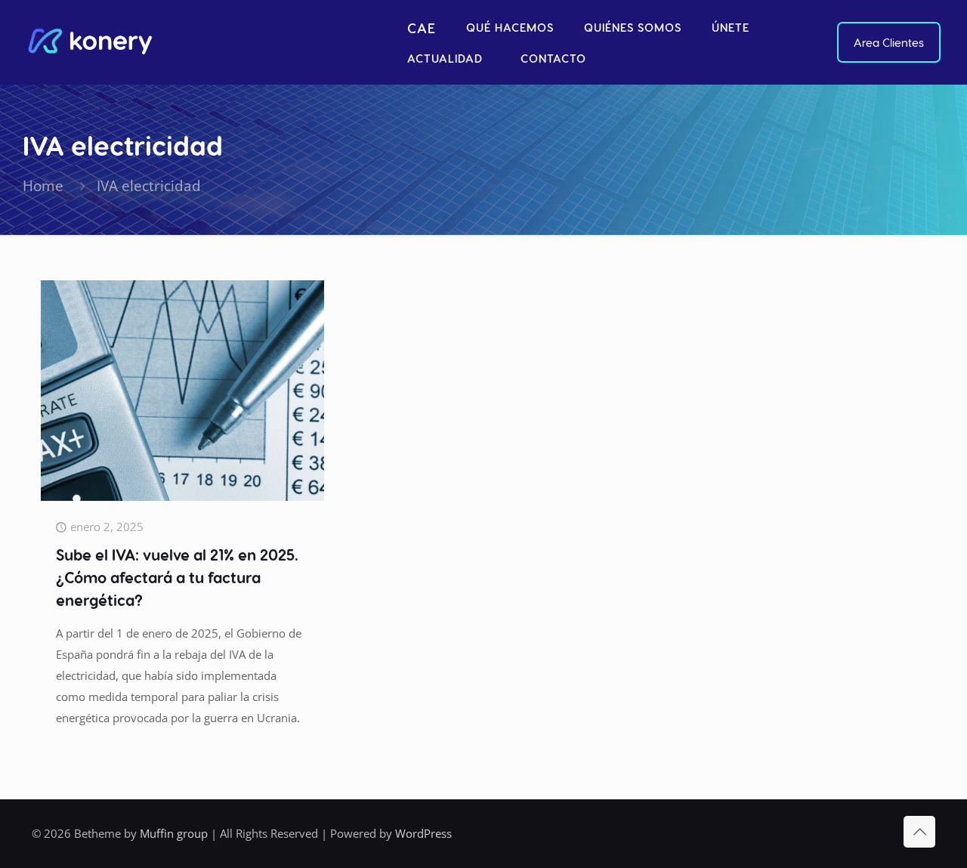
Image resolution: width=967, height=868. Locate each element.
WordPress (423, 833)
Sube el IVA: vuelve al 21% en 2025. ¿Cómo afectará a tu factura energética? (177, 577)
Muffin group (174, 833)
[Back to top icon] (919, 832)
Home (43, 185)
